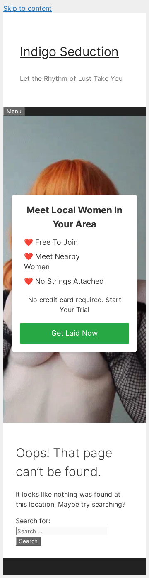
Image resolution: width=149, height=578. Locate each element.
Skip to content (27, 8)
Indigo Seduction (69, 51)
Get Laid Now (74, 333)
